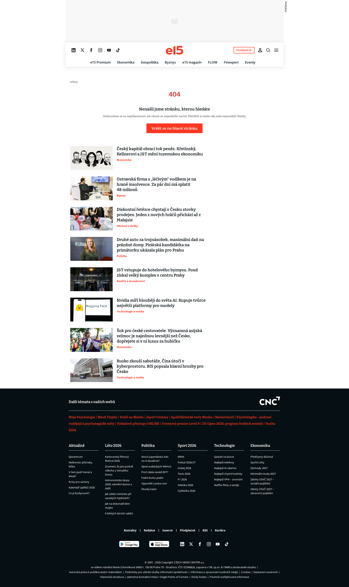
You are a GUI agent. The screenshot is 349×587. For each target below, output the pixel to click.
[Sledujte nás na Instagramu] (100, 50)
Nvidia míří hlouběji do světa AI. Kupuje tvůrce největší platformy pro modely (161, 303)
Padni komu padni (152, 478)
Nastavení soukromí (265, 572)
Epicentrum (76, 457)
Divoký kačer (149, 489)
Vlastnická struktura (112, 577)
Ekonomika (125, 62)
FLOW (212, 62)
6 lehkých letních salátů (119, 513)
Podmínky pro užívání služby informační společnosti (156, 572)
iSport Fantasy (157, 417)
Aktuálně (77, 445)
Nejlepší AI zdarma (225, 468)
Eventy (250, 62)
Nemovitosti (224, 417)
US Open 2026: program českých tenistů (232, 424)
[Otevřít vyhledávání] (268, 50)
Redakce (149, 530)
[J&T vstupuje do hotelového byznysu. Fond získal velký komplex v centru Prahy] (91, 279)
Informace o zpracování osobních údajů (214, 572)
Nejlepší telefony (224, 462)
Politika (148, 445)
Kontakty (130, 530)
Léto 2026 (113, 445)
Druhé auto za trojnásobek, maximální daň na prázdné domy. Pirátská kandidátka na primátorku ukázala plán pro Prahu (160, 245)
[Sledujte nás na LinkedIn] (73, 50)
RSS (205, 530)
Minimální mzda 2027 (263, 474)
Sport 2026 (187, 445)
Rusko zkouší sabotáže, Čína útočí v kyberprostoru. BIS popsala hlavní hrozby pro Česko (160, 366)
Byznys (170, 62)
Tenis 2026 (184, 474)
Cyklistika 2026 (186, 491)
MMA (181, 457)
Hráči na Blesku (132, 417)
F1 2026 (182, 479)
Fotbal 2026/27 (187, 462)
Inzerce (167, 530)
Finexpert (231, 62)
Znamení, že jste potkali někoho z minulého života (119, 470)
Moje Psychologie (82, 417)
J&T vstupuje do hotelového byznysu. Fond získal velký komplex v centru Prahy (157, 272)
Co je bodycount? (79, 493)
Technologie (224, 445)
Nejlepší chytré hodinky (228, 474)
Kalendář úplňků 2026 (82, 487)
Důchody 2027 (259, 468)
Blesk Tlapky (107, 417)
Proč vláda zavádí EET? (154, 472)
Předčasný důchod (261, 457)
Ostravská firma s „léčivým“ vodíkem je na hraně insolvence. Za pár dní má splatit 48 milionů (156, 184)
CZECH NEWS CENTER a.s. (189, 562)
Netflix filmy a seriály (226, 485)
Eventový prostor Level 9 (181, 424)
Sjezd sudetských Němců (156, 466)
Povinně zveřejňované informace (229, 577)
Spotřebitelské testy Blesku (191, 417)
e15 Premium (100, 62)
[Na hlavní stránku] (174, 50)
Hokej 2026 (184, 468)
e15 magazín (192, 62)
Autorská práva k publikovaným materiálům (95, 572)
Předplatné (187, 530)
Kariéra (220, 530)
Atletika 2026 (185, 485)
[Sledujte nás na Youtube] (109, 50)
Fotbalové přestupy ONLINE (138, 424)
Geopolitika (149, 62)
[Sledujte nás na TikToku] (118, 50)
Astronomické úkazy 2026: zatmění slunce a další (118, 484)
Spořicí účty (257, 462)
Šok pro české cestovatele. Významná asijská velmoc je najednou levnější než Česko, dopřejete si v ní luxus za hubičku (159, 336)
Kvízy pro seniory (79, 482)
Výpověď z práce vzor (154, 483)
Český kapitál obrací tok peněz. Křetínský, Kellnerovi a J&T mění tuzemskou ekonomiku (160, 151)
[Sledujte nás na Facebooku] (91, 50)
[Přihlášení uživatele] (260, 50)
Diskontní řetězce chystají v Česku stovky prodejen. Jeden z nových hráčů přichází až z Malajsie (159, 214)
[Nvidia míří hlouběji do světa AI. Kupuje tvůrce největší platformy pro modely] (91, 310)
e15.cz (74, 82)
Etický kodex (199, 577)
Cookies (245, 572)
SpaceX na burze (224, 457)
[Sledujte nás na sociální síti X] (82, 50)
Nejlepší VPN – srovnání (228, 479)
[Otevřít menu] (276, 50)
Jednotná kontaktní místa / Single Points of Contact (157, 577)
